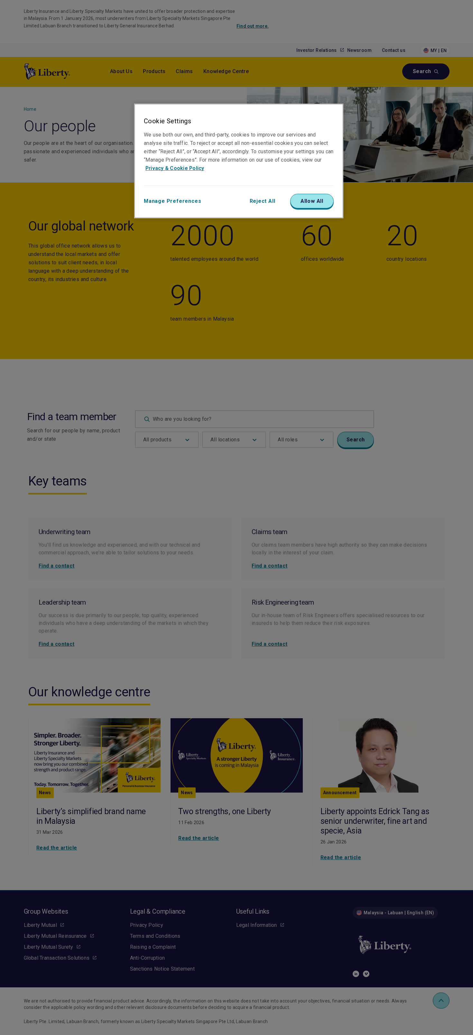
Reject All (262, 201)
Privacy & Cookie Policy (174, 168)
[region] (238, 161)
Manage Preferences (172, 201)
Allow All (312, 201)
